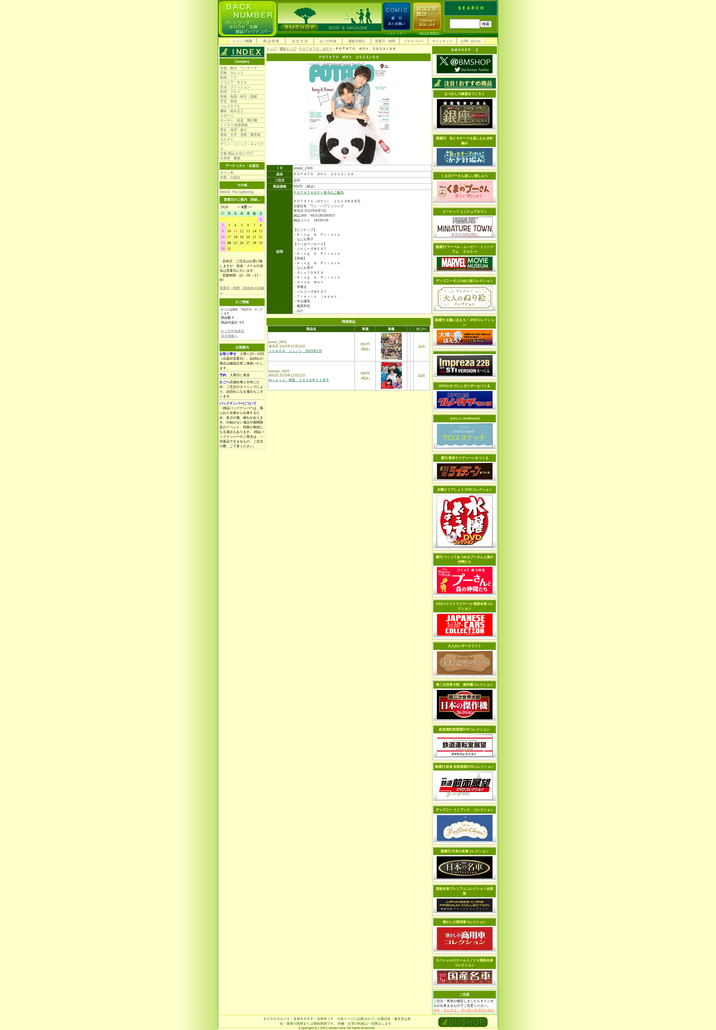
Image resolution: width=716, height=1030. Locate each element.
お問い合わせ (471, 41)
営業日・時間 (385, 41)
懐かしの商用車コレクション (464, 922)
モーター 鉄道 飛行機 (238, 120)
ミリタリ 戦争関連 (234, 125)
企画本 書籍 (230, 158)
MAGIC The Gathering (237, 192)
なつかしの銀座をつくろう (464, 94)
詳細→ (256, 200)
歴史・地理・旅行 (233, 130)
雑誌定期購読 (430, 34)
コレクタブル (230, 106)
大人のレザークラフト (464, 646)
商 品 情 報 (271, 41)
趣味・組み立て (232, 111)
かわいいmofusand (464, 418)
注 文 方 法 (300, 41)
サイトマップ (442, 41)
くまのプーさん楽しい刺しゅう (464, 176)
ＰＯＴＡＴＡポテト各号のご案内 (318, 193)
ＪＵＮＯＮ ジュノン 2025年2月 (295, 351)
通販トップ (287, 49)
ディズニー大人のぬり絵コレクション (464, 281)
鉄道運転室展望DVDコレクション (464, 729)
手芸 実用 (228, 101)
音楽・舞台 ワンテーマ (238, 68)
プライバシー (414, 41)
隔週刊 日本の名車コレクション (465, 851)
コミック (396, 34)
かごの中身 (328, 41)
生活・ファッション (235, 87)
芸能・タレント (232, 73)
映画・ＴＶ (228, 77)
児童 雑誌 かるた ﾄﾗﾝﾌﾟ (237, 153)
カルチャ (227, 139)
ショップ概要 (242, 41)
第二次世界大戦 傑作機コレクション (464, 685)
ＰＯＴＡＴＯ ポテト (316, 49)
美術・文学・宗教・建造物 (240, 135)
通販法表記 (356, 41)
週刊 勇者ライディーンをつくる (465, 458)
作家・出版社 (230, 177)
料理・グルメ (230, 92)
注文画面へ (229, 336)
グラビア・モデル (233, 82)
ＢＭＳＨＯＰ (303, 1019)
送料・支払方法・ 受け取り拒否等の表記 (463, 1010)
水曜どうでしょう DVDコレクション (464, 489)
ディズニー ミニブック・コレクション (465, 810)
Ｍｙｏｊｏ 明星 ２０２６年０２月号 (298, 380)
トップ (272, 49)
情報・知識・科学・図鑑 (238, 97)
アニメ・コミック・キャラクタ (242, 146)
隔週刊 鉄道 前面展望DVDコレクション (464, 767)
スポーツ (227, 116)
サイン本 (227, 173)
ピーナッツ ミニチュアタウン (464, 212)
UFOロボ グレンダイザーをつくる (464, 386)
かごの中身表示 (232, 331)
